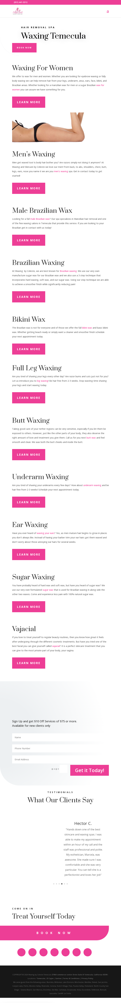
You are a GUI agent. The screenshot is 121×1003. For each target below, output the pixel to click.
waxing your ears (45, 533)
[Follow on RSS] (65, 952)
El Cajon (50, 978)
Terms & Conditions (71, 978)
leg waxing (42, 380)
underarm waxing (92, 485)
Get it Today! (89, 770)
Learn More (28, 102)
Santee (58, 978)
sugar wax (48, 589)
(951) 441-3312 (20, 2)
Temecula (41, 978)
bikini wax (87, 327)
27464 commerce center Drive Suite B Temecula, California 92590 (79, 975)
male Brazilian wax (40, 218)
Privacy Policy (87, 978)
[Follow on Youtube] (43, 952)
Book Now (24, 47)
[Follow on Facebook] (21, 952)
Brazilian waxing (68, 270)
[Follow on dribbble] (76, 952)
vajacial (56, 646)
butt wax (91, 437)
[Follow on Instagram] (32, 952)
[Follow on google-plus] (54, 952)
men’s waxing (60, 171)
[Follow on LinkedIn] (88, 952)
